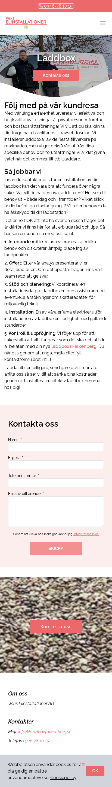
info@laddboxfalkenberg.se (44, 731)
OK (95, 770)
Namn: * (15, 439)
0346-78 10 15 (58, 6)
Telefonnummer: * (23, 475)
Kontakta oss (56, 75)
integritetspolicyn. (86, 534)
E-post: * (15, 457)
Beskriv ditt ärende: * (26, 493)
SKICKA (56, 548)
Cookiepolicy (63, 777)
